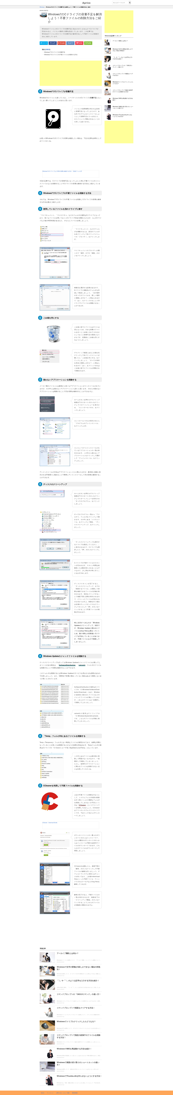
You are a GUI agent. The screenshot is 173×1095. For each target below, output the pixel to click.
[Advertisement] (71, 73)
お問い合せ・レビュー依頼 (62, 1093)
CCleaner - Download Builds (49, 822)
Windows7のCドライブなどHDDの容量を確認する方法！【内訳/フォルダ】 (62, 171)
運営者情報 (75, 1093)
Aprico (86, 2)
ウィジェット (50, 1093)
